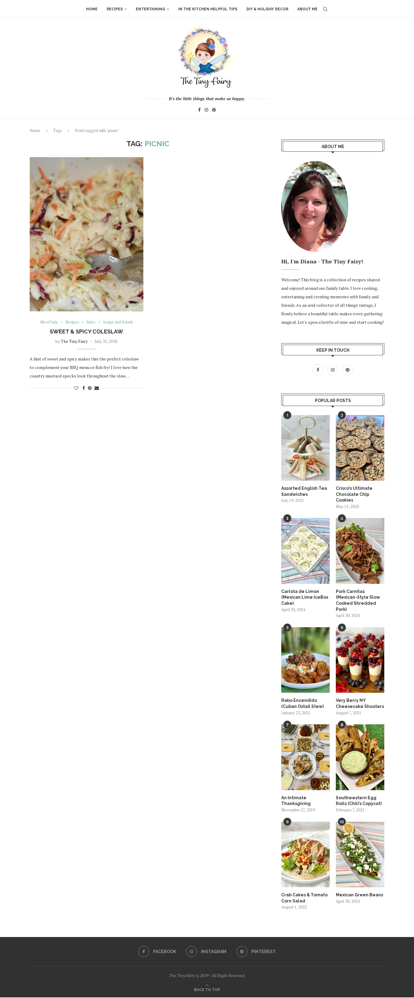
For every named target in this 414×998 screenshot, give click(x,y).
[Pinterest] (214, 110)
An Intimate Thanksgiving (296, 800)
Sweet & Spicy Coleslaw (86, 331)
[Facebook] (199, 110)
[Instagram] (206, 110)
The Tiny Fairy (74, 341)
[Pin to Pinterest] (90, 388)
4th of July (49, 322)
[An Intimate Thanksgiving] (305, 757)
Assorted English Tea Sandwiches (304, 491)
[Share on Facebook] (83, 388)
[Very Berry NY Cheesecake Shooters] (360, 660)
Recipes (115, 9)
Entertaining (150, 9)
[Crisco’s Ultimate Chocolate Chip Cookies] (360, 448)
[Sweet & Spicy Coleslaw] (86, 234)
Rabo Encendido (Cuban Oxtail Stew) (302, 703)
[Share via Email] (97, 388)
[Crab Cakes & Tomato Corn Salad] (305, 854)
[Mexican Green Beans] (360, 854)
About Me (307, 9)
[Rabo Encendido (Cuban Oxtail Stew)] (305, 660)
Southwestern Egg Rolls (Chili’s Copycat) (359, 800)
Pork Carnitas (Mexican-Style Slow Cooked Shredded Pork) (358, 600)
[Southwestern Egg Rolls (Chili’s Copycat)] (360, 757)
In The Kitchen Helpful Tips (207, 9)
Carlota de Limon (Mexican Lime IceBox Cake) (304, 597)
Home (92, 9)
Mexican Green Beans (359, 894)
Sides (90, 322)
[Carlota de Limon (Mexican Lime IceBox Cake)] (305, 551)
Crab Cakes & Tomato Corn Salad (304, 897)
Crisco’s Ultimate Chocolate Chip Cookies (354, 494)
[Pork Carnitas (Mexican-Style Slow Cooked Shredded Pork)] (360, 551)
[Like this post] (76, 388)
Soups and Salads (118, 322)
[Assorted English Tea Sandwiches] (305, 448)
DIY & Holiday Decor (267, 9)
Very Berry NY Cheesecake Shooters (360, 703)
